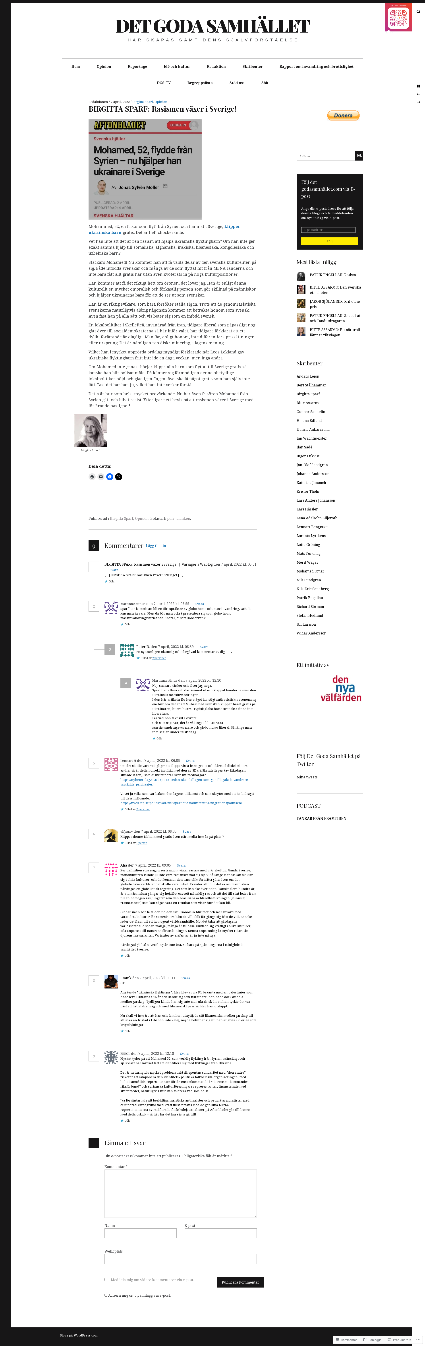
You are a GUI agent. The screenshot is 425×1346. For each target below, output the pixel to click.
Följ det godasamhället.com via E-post (328, 189)
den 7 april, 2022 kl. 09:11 (154, 978)
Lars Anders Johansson (316, 500)
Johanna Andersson (313, 474)
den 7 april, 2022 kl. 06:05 (159, 760)
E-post (190, 1226)
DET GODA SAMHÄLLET (212, 25)
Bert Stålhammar (311, 385)
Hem (75, 66)
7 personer (143, 809)
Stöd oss (237, 83)
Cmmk (125, 978)
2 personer (159, 658)
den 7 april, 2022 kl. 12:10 (200, 680)
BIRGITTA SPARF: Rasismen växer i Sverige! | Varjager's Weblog (158, 564)
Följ (329, 241)
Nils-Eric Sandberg (313, 589)
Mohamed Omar (310, 571)
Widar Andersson (311, 633)
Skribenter (253, 66)
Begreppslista (200, 83)
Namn (109, 1226)
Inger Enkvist (308, 456)
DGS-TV (164, 83)
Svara (114, 570)
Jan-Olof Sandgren (312, 465)
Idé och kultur (177, 66)
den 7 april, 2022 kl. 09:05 (150, 865)
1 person (141, 843)
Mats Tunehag (309, 553)
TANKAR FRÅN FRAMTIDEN (321, 819)
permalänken (178, 518)
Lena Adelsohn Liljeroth (317, 518)
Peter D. (143, 647)
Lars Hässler (307, 509)
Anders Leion (308, 376)
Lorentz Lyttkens (311, 536)
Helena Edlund (309, 421)
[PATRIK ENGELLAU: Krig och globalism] (418, 102)
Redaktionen (99, 102)
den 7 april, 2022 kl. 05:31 (235, 564)
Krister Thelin (308, 491)
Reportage (137, 66)
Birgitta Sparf (142, 102)
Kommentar (116, 1167)
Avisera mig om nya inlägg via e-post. (139, 1295)
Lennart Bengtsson (312, 527)
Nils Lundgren (309, 580)
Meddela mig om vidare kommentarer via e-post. (152, 1280)
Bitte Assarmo (308, 403)
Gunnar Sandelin (311, 412)
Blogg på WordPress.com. (79, 1335)
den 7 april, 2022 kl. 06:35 (156, 831)
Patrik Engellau (310, 598)
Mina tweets (307, 777)
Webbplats (113, 1251)
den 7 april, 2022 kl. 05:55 (168, 604)
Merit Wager (307, 562)
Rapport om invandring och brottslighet (317, 66)
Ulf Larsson (306, 624)
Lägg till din (156, 546)
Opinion (104, 66)
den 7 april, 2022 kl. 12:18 (153, 1053)
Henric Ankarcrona (313, 429)
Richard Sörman (310, 607)
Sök (264, 83)
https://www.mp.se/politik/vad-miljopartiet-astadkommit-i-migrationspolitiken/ (181, 803)
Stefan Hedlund (310, 615)
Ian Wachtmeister (312, 438)
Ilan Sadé (304, 447)
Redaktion (216, 66)
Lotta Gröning (308, 545)
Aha (123, 865)
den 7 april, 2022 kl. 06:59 (173, 647)
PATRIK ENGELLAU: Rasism (333, 275)
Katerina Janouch (311, 483)
